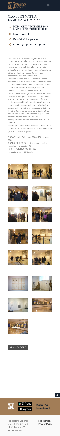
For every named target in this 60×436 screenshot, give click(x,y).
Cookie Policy (44, 420)
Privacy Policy (45, 424)
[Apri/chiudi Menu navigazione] (48, 5)
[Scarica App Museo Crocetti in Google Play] (25, 403)
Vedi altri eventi (18, 347)
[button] (18, 171)
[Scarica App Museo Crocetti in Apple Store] (25, 409)
